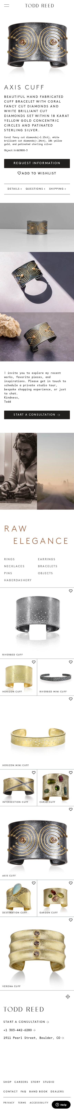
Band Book (38, 1091)
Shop (7, 1082)
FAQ (24, 1091)
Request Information (37, 163)
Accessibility (39, 1103)
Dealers (57, 1091)
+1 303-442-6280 (17, 1030)
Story (35, 1082)
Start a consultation (34, 415)
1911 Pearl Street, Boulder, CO (31, 1038)
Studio (49, 1082)
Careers (21, 1082)
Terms (22, 1103)
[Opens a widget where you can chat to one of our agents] (61, 1105)
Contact (10, 1091)
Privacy (9, 1103)
